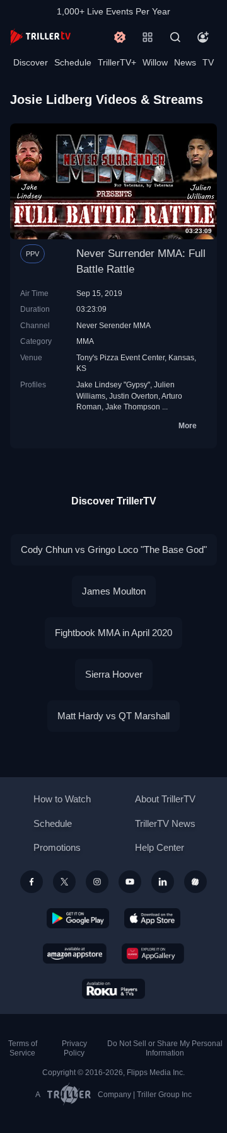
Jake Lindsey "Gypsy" (113, 384)
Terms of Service (22, 1048)
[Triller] (195, 881)
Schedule (72, 62)
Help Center (159, 847)
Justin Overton (133, 396)
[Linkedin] (162, 881)
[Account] (203, 37)
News (185, 62)
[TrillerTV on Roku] (113, 989)
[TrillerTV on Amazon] (75, 953)
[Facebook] (31, 881)
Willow (155, 62)
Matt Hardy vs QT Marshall (113, 715)
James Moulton (114, 591)
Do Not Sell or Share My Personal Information (165, 1048)
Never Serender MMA (113, 325)
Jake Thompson (132, 406)
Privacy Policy (74, 1048)
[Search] (175, 37)
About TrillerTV (165, 799)
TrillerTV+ (117, 62)
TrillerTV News (165, 823)
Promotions (57, 847)
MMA (85, 341)
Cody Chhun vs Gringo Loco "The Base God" (114, 549)
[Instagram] (97, 881)
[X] (64, 881)
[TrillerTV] (40, 36)
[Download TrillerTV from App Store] (152, 918)
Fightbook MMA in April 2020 (113, 632)
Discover (30, 62)
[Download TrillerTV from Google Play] (78, 918)
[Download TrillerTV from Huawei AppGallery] (153, 953)
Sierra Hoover (114, 674)
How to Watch (62, 799)
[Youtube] (130, 881)
